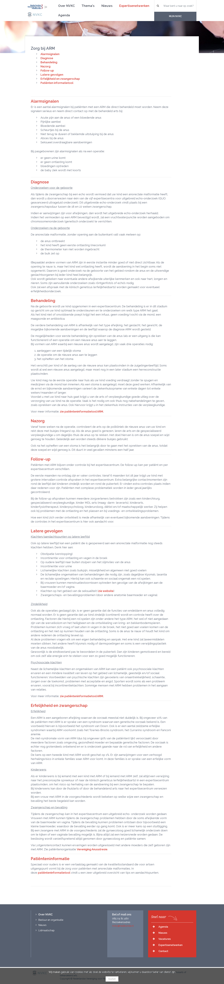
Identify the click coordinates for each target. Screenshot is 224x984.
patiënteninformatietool (54, 872)
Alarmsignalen (50, 54)
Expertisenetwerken (134, 6)
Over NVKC (66, 6)
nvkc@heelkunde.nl (123, 925)
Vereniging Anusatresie (92, 849)
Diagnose (47, 58)
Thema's (88, 6)
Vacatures (164, 939)
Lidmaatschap (46, 930)
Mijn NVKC (175, 16)
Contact (163, 951)
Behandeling (49, 62)
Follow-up (47, 70)
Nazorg (45, 66)
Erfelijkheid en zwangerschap (60, 78)
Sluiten (112, 978)
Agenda (64, 15)
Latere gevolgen (52, 74)
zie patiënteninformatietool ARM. (82, 411)
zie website (106, 591)
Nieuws (106, 6)
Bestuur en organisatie (50, 919)
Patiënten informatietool (57, 82)
